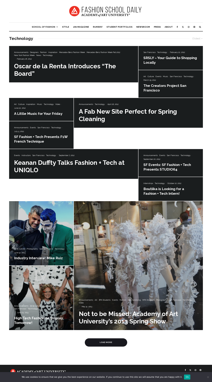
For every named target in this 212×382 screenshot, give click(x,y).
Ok (187, 377)
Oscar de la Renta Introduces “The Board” (65, 70)
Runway (98, 27)
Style (65, 27)
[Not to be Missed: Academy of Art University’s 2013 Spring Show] (138, 265)
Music (165, 76)
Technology (48, 55)
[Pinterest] (194, 27)
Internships (148, 183)
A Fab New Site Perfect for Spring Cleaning (128, 115)
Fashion (43, 52)
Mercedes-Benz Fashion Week (72, 52)
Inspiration (52, 52)
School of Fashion (43, 27)
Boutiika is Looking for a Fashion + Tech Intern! (163, 191)
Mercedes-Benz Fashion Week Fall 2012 (103, 52)
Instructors (26, 155)
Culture (151, 76)
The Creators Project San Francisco (164, 88)
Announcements (21, 52)
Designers (34, 52)
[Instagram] (188, 27)
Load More (106, 342)
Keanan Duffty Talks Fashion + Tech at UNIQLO (69, 166)
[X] (183, 27)
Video (57, 104)
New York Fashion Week (24, 55)
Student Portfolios (119, 27)
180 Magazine (81, 27)
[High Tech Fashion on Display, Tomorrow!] (41, 298)
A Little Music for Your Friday (38, 114)
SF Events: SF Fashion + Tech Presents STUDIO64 (167, 167)
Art (144, 76)
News (38, 55)
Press (157, 27)
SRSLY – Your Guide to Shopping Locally (170, 60)
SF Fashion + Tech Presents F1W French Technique (41, 139)
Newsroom (143, 27)
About (169, 27)
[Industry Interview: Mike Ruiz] (41, 233)
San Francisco (149, 52)
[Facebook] (177, 27)
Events (158, 76)
